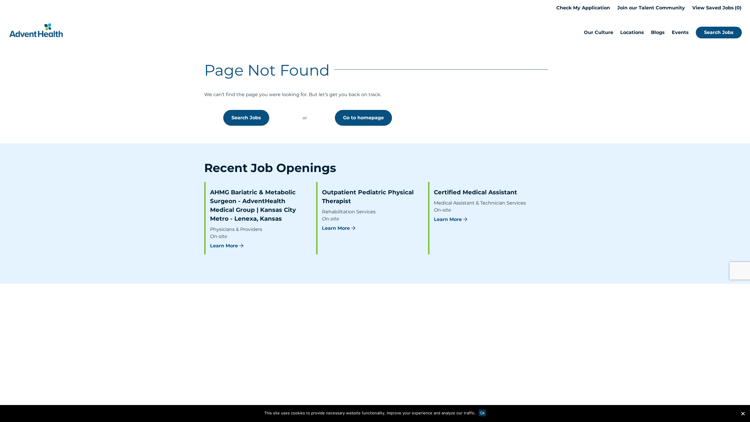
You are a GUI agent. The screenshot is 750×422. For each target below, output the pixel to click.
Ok (482, 413)
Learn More (224, 246)
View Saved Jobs (716, 8)
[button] (743, 413)
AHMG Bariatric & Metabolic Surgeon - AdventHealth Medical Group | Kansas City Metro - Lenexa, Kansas (253, 205)
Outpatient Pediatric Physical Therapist (368, 197)
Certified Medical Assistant (475, 192)
